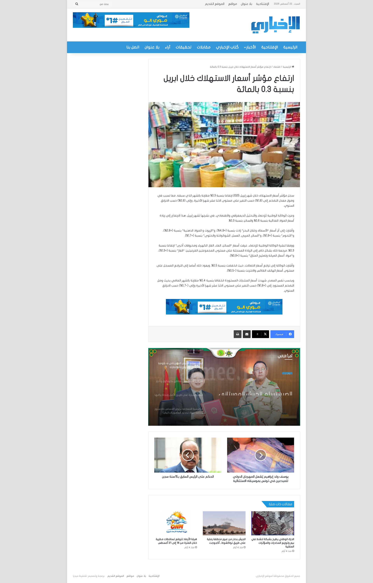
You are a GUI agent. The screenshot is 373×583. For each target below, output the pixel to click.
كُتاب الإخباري (227, 47)
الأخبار (251, 47)
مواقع (232, 3)
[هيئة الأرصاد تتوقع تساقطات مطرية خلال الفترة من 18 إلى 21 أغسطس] (175, 523)
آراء (167, 47)
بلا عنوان (246, 3)
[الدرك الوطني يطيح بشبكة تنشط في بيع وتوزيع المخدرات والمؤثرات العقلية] (272, 523)
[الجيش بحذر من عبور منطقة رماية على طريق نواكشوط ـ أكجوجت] (224, 523)
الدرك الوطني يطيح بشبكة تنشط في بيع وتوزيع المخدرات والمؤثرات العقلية (272, 543)
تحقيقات (184, 47)
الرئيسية (290, 47)
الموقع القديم (214, 3)
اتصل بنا (132, 47)
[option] (224, 387)
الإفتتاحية (262, 3)
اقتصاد (276, 67)
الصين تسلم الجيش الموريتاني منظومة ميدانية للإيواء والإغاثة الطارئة (253, 388)
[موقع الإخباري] (275, 25)
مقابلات (204, 47)
